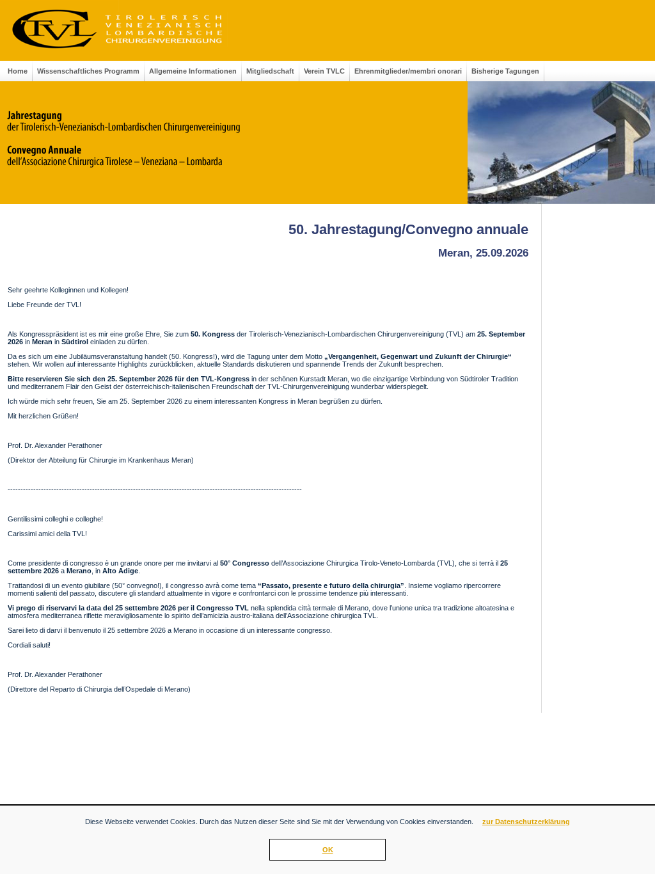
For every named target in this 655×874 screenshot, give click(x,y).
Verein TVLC (324, 71)
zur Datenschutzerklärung (526, 821)
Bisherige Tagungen (505, 71)
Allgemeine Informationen (193, 71)
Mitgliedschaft (270, 71)
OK (327, 850)
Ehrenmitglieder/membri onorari (408, 71)
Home (18, 71)
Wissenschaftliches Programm (88, 71)
